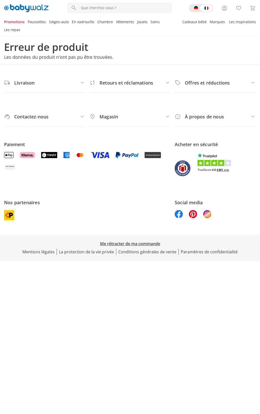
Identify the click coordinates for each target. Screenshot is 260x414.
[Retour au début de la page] (254, 377)
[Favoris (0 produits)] (239, 8)
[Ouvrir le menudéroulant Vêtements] (135, 22)
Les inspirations (242, 21)
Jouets (142, 21)
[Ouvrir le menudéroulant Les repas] (21, 30)
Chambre (105, 21)
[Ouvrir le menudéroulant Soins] (161, 22)
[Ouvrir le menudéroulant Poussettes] (47, 22)
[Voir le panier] (253, 8)
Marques (217, 21)
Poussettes (37, 21)
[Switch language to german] (201, 8)
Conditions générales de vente (147, 252)
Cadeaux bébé (194, 21)
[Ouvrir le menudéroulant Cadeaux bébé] (208, 22)
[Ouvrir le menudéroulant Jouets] (149, 22)
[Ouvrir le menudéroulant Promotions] (26, 22)
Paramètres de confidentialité (209, 252)
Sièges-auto (59, 21)
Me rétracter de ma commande (130, 243)
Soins (155, 21)
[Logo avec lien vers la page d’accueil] (26, 8)
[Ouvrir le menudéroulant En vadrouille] (95, 22)
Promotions (14, 21)
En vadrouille (83, 21)
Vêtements (125, 21)
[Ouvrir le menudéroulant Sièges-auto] (70, 22)
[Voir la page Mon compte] (224, 8)
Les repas (12, 29)
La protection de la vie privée (86, 252)
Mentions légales (38, 252)
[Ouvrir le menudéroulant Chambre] (114, 22)
